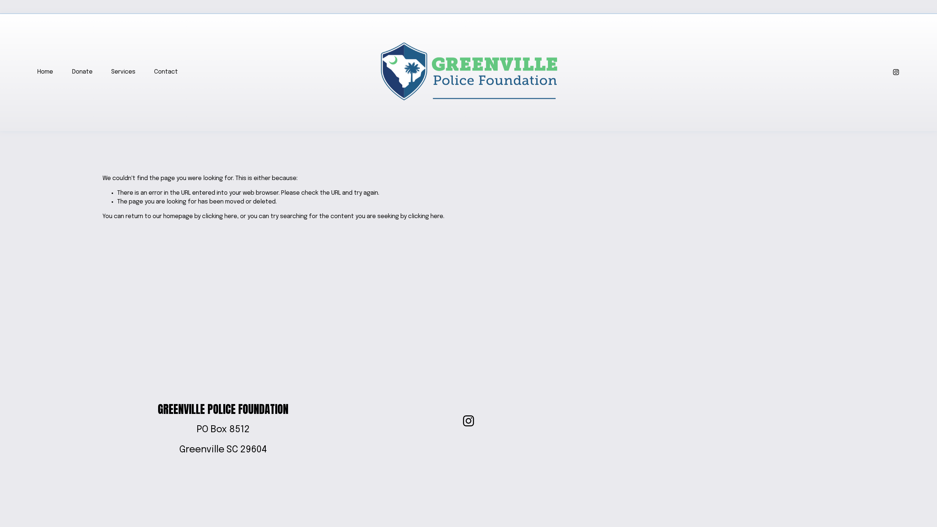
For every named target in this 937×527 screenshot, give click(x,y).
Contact (166, 72)
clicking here (219, 216)
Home (45, 72)
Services (123, 72)
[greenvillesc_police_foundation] (896, 72)
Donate (82, 72)
